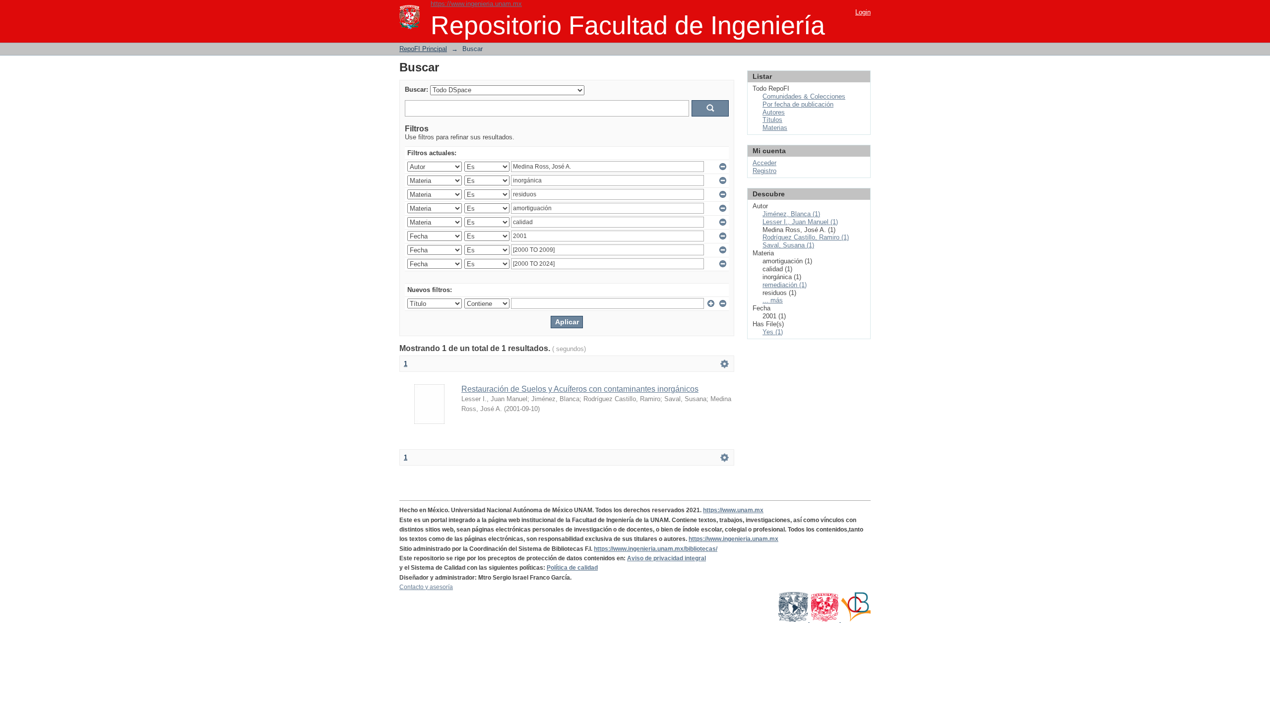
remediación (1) (784, 285)
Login (863, 12)
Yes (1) (772, 332)
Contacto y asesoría (426, 587)
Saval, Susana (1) (788, 245)
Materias (774, 127)
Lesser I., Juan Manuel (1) (800, 222)
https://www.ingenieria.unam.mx (476, 3)
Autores (773, 112)
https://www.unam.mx (733, 510)
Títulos (772, 119)
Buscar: (416, 89)
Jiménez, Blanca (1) (791, 214)
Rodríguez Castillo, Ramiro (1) (805, 237)
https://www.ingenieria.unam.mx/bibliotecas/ (655, 548)
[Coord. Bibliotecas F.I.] (856, 619)
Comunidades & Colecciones (803, 96)
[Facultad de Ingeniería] (825, 619)
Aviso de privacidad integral (666, 558)
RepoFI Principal (423, 49)
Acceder (764, 163)
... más (772, 300)
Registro (764, 171)
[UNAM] (794, 619)
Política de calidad (572, 567)
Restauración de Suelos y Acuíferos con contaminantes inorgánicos (579, 389)
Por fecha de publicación (797, 104)
